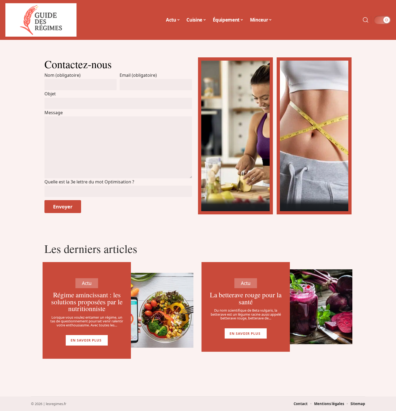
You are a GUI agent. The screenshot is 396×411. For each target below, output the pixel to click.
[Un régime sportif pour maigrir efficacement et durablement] (235, 136)
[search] (365, 20)
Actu (87, 283)
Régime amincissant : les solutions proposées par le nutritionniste (87, 301)
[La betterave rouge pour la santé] (321, 306)
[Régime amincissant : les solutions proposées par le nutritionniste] (162, 310)
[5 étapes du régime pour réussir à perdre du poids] (314, 136)
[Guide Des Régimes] (41, 20)
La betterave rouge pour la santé (246, 298)
